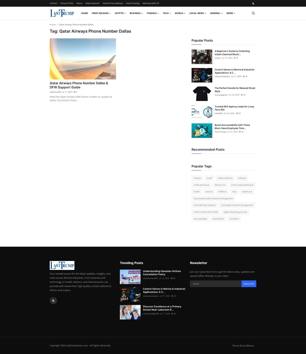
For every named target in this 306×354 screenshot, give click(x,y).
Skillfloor (222, 191)
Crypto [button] (119, 13)
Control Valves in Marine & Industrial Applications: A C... (234, 71)
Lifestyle (242, 178)
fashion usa (220, 184)
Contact (53, 3)
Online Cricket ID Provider (206, 212)
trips (234, 191)
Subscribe (249, 283)
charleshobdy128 (151, 313)
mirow (217, 58)
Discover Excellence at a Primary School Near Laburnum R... (162, 308)
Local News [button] (196, 13)
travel (209, 178)
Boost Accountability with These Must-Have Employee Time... (232, 126)
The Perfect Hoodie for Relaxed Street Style (235, 90)
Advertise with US (150, 3)
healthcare (247, 191)
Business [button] (135, 13)
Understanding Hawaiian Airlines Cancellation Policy (162, 273)
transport (234, 218)
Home (84, 13)
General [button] (215, 13)
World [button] (179, 13)
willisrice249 (55, 92)
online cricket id (225, 178)
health (197, 191)
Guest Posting (132, 3)
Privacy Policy (66, 3)
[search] (253, 13)
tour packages (200, 218)
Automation (218, 218)
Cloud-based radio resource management (213, 198)
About (79, 3)
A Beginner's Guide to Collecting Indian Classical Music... (232, 53)
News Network (93, 3)
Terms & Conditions (243, 345)
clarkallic (219, 113)
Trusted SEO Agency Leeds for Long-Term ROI (235, 108)
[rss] (53, 300)
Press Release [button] (100, 13)
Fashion (197, 178)
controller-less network (204, 205)
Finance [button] (152, 13)
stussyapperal (221, 94)
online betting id (201, 184)
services (209, 191)
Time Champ (220, 131)
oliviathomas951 (150, 278)
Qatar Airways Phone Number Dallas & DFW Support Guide (79, 85)
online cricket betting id (242, 184)
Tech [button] (166, 13)
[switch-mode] (253, 3)
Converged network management (237, 205)
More (229, 13)
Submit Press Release (113, 3)
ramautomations (222, 76)
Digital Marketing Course (235, 212)
